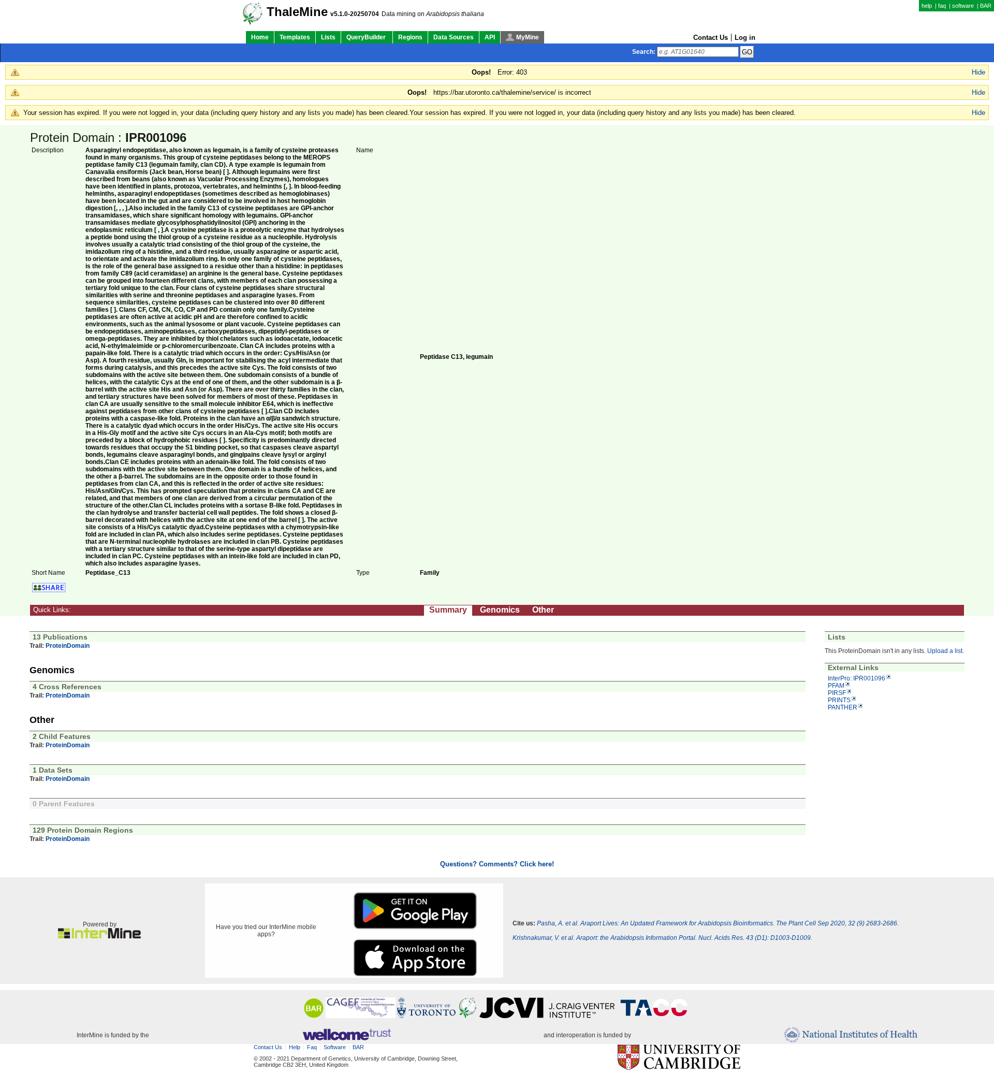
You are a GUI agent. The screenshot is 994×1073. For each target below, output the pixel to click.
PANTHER (842, 707)
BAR (985, 6)
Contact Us (710, 37)
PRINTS (839, 700)
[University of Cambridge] (679, 1057)
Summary (448, 609)
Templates (295, 37)
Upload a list (944, 651)
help (927, 6)
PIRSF (837, 693)
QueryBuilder (366, 37)
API (490, 37)
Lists (328, 37)
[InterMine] (99, 936)
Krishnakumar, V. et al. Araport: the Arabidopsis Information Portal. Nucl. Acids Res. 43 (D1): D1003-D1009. (662, 937)
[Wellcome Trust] (346, 1035)
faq (942, 6)
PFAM (836, 685)
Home (260, 37)
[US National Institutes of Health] (850, 1035)
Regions (410, 37)
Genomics (500, 609)
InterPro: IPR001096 (856, 678)
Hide (978, 72)
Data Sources (453, 37)
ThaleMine (297, 12)
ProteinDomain (68, 645)
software (963, 6)
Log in (745, 37)
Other (543, 609)
